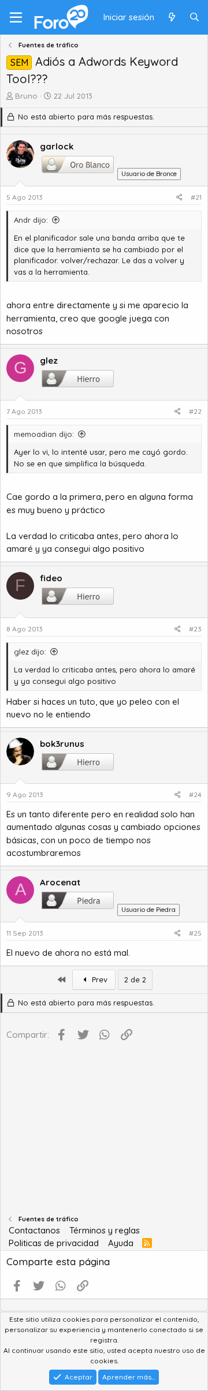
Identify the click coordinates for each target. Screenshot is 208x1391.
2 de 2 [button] (135, 979)
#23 (195, 629)
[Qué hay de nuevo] (171, 17)
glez (49, 360)
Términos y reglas (104, 1230)
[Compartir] (179, 197)
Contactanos (34, 1230)
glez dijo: (30, 651)
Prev (98, 979)
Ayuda (120, 1242)
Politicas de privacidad (54, 1242)
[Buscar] (194, 17)
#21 (196, 197)
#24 (195, 794)
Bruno (26, 95)
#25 (195, 933)
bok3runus (62, 743)
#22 (195, 411)
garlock (56, 146)
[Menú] (15, 17)
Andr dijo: (31, 220)
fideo (51, 578)
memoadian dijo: (44, 434)
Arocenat (60, 882)
